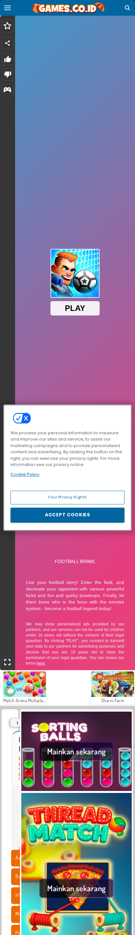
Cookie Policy (24, 474)
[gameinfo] (7, 90)
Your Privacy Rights (67, 497)
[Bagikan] (7, 43)
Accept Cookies (67, 514)
